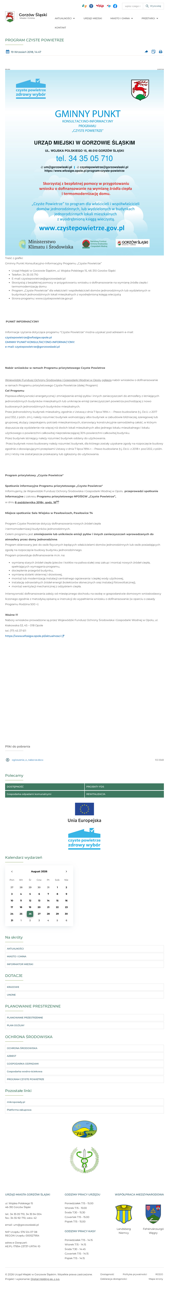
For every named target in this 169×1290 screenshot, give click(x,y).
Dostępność (107, 1274)
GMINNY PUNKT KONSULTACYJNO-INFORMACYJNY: (40, 342)
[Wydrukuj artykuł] (160, 52)
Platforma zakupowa (19, 1109)
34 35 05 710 (17, 1214)
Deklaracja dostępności (113, 1278)
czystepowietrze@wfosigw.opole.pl (28, 337)
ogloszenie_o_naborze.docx (27, 759)
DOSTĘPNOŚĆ (15, 786)
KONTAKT (60, 27)
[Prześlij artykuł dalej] (146, 52)
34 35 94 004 (34, 1214)
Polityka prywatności (135, 1274)
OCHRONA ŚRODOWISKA (22, 1048)
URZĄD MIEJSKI (93, 18)
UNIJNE (11, 994)
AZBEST (11, 1055)
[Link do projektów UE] (84, 811)
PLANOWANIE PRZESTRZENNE (25, 1017)
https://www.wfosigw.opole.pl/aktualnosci (33, 636)
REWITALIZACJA (95, 794)
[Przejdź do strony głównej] (26, 17)
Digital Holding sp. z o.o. (45, 1279)
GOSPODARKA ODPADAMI (23, 1063)
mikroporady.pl (16, 1102)
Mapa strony (156, 1278)
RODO (159, 1274)
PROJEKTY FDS (95, 786)
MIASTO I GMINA (120, 18)
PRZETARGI (148, 18)
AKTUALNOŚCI (63, 18)
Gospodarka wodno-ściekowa (24, 1071)
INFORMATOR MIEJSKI (20, 964)
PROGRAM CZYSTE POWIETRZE (25, 1079)
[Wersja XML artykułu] (153, 52)
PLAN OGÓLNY (15, 1025)
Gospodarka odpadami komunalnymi (29, 794)
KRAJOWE (13, 987)
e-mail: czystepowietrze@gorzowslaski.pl (32, 346)
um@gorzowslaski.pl (26, 1224)
